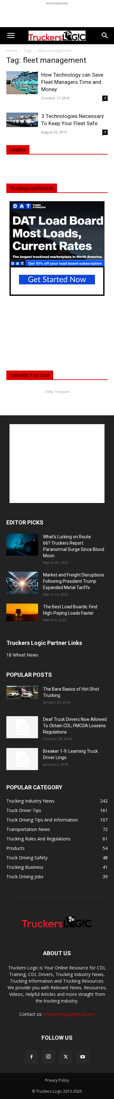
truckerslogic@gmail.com (69, 1014)
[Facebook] (31, 1057)
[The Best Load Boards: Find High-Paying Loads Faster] (22, 612)
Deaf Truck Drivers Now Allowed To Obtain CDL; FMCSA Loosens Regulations (75, 725)
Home (11, 50)
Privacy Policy (57, 1080)
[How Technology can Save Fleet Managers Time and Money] (22, 82)
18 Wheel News (22, 655)
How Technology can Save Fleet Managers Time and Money (72, 82)
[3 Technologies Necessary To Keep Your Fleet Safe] (22, 120)
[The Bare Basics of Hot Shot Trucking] (22, 692)
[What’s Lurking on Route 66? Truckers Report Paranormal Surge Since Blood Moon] (22, 545)
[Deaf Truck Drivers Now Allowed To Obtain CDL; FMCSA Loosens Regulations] (22, 727)
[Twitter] (65, 1057)
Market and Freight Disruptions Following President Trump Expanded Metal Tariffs (73, 581)
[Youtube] (82, 1057)
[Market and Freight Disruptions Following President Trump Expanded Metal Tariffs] (22, 583)
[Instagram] (48, 1056)
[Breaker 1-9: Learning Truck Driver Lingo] (22, 759)
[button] (11, 35)
